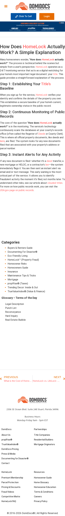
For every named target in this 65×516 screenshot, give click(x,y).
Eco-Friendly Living (18, 255)
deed (49, 161)
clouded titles (54, 182)
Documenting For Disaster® (22, 251)
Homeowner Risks (17, 263)
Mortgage (13, 279)
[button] (5, 6)
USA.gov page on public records (17, 190)
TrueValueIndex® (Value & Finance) (26, 291)
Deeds (41, 133)
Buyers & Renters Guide (20, 247)
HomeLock (34, 46)
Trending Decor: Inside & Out (23, 287)
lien (47, 164)
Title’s (46, 84)
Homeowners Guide (18, 267)
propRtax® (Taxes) (18, 283)
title (55, 74)
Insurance (13, 271)
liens (2, 141)
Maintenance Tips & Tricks (22, 275)
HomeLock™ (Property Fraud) (23, 259)
